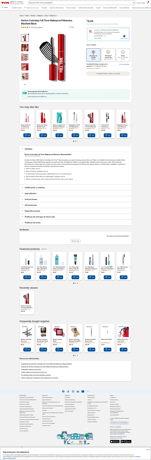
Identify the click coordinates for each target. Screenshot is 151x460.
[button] (124, 64)
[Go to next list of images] (25, 84)
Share (72, 27)
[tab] (25, 38)
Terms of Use (12, 458)
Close (148, 449)
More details (97, 38)
